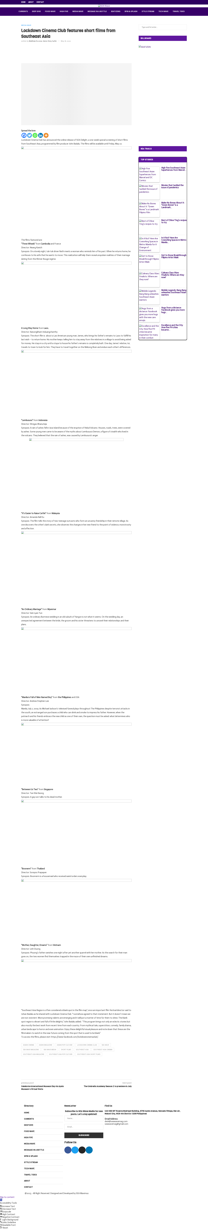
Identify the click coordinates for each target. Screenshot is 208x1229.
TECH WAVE (163, 11)
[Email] (183, 2)
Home (23, 2)
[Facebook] (170, 2)
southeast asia (82, 1050)
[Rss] (186, 2)
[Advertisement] (76, 52)
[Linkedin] (179, 2)
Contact (40, 2)
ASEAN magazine (45, 1045)
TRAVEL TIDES (179, 11)
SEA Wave (105, 1045)
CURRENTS (23, 11)
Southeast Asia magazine (33, 1054)
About (31, 2)
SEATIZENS (115, 11)
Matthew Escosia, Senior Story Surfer (43, 41)
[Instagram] (176, 2)
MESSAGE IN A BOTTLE (97, 11)
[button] (1, 1200)
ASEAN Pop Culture (64, 1045)
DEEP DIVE (36, 11)
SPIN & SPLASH (131, 11)
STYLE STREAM (148, 11)
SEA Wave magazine (31, 1050)
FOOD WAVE (50, 11)
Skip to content (7, 1197)
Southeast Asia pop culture (60, 1054)
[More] (46, 135)
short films (66, 1050)
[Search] (190, 11)
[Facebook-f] (67, 1150)
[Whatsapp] (35, 135)
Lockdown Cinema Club (87, 1045)
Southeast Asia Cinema (102, 1050)
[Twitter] (173, 2)
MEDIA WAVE (77, 11)
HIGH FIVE (64, 11)
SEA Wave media (50, 1050)
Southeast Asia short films (88, 1054)
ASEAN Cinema (28, 1045)
